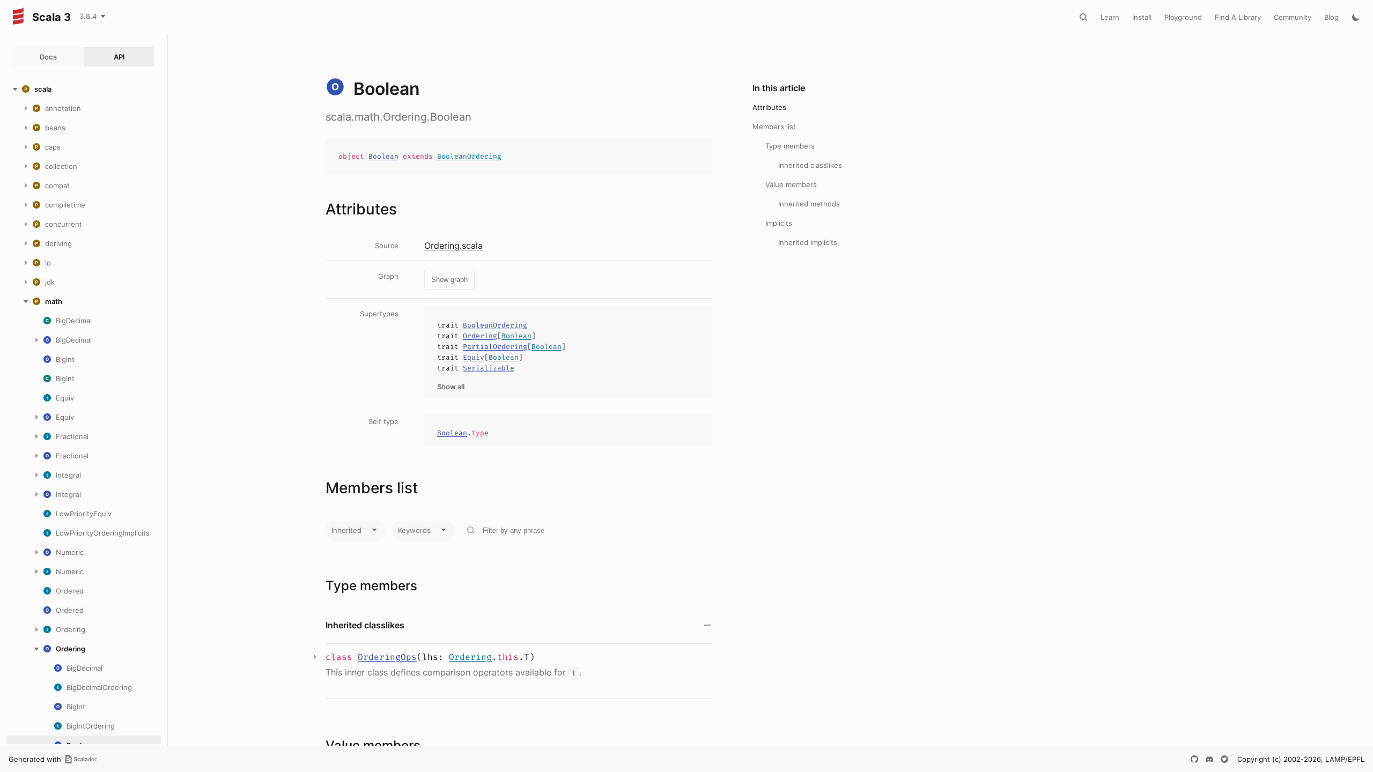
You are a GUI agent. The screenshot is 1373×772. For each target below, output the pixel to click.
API (119, 57)
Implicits (778, 223)
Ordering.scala (453, 245)
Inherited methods (809, 203)
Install (1141, 17)
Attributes (769, 107)
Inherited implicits (807, 242)
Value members (791, 184)
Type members (790, 146)
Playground (1183, 17)
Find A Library (1238, 17)
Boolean (383, 156)
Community (1292, 17)
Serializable (488, 368)
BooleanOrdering (469, 156)
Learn (1110, 17)
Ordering (480, 335)
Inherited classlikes (810, 165)
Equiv (473, 357)
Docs (48, 57)
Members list (774, 126)
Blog (1331, 17)
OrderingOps (387, 657)
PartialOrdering (495, 346)
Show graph (449, 280)
